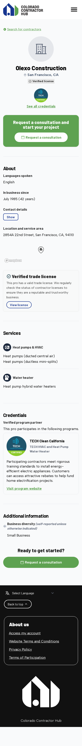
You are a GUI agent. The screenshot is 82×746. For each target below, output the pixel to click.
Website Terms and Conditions (34, 641)
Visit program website (40, 488)
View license (19, 305)
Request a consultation (43, 137)
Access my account (25, 633)
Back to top (15, 604)
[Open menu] (74, 9)
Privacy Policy (20, 649)
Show (11, 217)
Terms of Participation (27, 657)
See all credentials (41, 106)
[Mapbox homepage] (13, 260)
